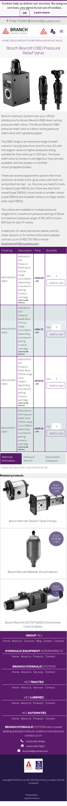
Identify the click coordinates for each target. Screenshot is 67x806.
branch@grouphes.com (46, 21)
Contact (59, 641)
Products (38, 656)
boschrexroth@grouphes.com (20, 243)
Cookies (51, 779)
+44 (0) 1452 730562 (35, 741)
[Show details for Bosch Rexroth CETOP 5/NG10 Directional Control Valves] (33, 617)
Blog (38, 641)
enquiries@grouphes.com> (35, 751)
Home (6, 641)
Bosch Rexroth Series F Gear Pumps (33, 520)
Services (38, 672)
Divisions (29, 641)
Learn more (42, 12)
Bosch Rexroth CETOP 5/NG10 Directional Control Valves (32, 624)
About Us (17, 641)
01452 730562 (18, 21)
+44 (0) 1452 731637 (35, 746)
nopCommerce (31, 798)
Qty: (48, 276)
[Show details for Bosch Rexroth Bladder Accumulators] (33, 566)
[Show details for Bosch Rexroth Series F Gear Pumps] (33, 515)
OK (25, 13)
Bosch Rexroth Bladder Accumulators (33, 571)
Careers (48, 641)
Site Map (35, 779)
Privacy (43, 779)
